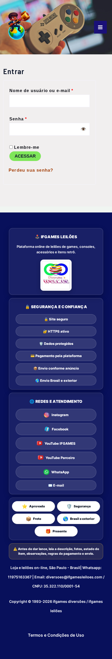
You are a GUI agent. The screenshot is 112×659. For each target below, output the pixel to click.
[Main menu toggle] (100, 27)
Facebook (60, 429)
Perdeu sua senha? (31, 170)
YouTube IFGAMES (60, 443)
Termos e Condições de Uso (56, 635)
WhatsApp (60, 472)
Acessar (25, 156)
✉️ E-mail (56, 485)
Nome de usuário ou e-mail (49, 89)
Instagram (60, 415)
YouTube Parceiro (60, 458)
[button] (33, 506)
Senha (31, 118)
